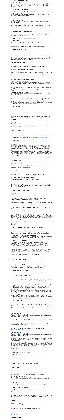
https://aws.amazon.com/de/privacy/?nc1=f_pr (38, 307)
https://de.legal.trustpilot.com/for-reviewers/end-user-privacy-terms (29, 103)
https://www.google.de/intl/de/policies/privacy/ (18, 398)
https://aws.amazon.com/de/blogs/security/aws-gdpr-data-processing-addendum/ (39, 306)
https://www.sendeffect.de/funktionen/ (43, 137)
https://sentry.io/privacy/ (14, 413)
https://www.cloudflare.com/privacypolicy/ (17, 329)
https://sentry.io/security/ (14, 414)
